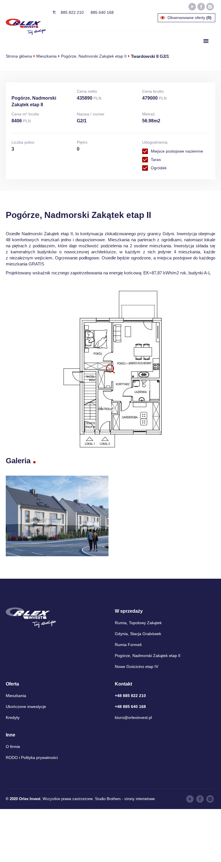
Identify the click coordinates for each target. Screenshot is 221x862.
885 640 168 (102, 12)
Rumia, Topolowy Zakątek (138, 622)
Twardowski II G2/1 (150, 56)
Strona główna (19, 56)
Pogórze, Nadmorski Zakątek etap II (94, 56)
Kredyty (13, 717)
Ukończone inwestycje (26, 706)
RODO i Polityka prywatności (32, 757)
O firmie (13, 746)
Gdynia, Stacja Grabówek (138, 633)
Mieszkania (46, 56)
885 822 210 (72, 12)
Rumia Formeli (128, 644)
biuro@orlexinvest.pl (133, 717)
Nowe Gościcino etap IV (136, 666)
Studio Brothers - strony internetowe (125, 799)
